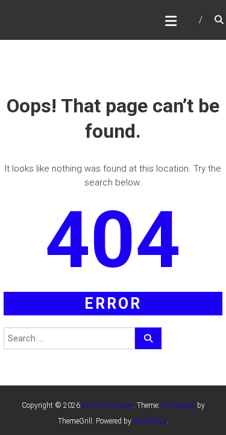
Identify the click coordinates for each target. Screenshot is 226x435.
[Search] (148, 338)
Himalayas (178, 405)
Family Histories (107, 405)
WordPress (150, 421)
